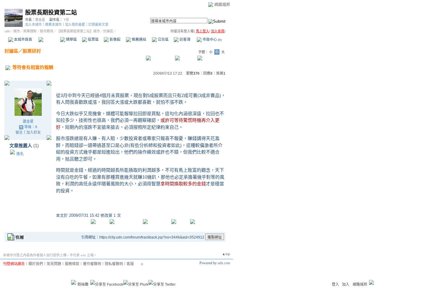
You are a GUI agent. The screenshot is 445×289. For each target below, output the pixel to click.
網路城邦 (222, 4)
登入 (335, 284)
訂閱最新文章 (98, 24)
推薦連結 (138, 39)
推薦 (221, 73)
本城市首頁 (22, 39)
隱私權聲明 (114, 264)
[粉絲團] (73, 282)
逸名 (20, 154)
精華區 (71, 39)
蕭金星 (40, 19)
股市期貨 (46, 31)
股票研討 (32, 51)
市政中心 (212, 39)
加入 (345, 284)
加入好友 (33, 132)
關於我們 (35, 264)
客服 (130, 264)
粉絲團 (82, 284)
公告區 (163, 39)
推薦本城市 (53, 24)
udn (7, 31)
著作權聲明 (92, 264)
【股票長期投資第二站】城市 (78, 31)
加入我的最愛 (75, 24)
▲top (226, 254)
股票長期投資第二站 (51, 12)
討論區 (49, 39)
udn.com (224, 263)
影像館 (114, 39)
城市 (16, 31)
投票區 (93, 39)
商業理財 (30, 31)
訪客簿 (184, 39)
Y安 (66, 19)
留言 (19, 132)
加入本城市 (33, 24)
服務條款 (72, 264)
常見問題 (54, 264)
